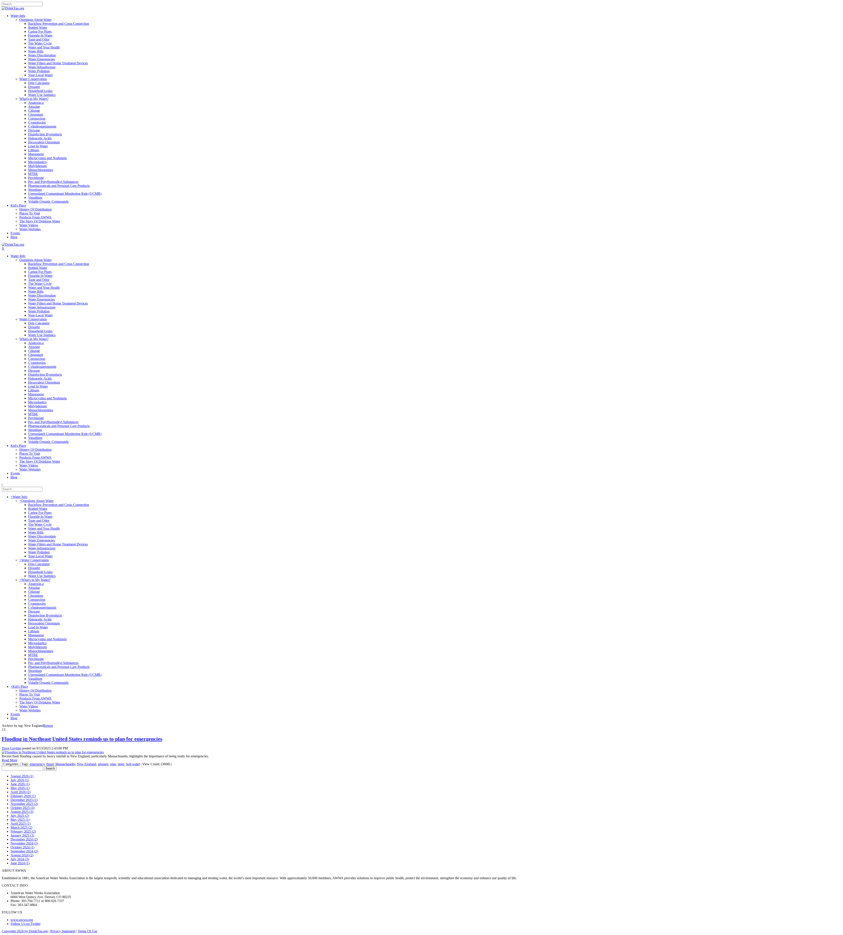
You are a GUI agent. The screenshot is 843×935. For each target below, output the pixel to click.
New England (86, 764)
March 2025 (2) (21, 827)
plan (113, 764)
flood (50, 764)
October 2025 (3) (22, 808)
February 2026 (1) (23, 796)
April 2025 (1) (21, 823)
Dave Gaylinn (11, 748)
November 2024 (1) (24, 843)
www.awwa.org (22, 920)
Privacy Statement (62, 931)
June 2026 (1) (20, 784)
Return (48, 725)
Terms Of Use (87, 931)
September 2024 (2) (24, 851)
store (121, 764)
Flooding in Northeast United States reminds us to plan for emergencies (82, 739)
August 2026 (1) (22, 776)
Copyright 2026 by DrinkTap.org (25, 931)
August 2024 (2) (22, 855)
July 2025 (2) (20, 816)
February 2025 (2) (23, 831)
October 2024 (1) (22, 847)
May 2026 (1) (20, 788)
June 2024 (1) (20, 863)
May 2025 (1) (20, 819)
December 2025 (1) (24, 800)
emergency (37, 764)
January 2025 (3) (22, 835)
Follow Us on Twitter (25, 924)
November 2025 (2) (24, 804)
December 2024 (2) (24, 839)
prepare (103, 764)
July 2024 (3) (20, 859)
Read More (9, 760)
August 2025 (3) (22, 812)
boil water (133, 764)
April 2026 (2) (21, 792)
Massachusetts (65, 764)
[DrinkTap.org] (13, 8)
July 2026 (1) (20, 780)
